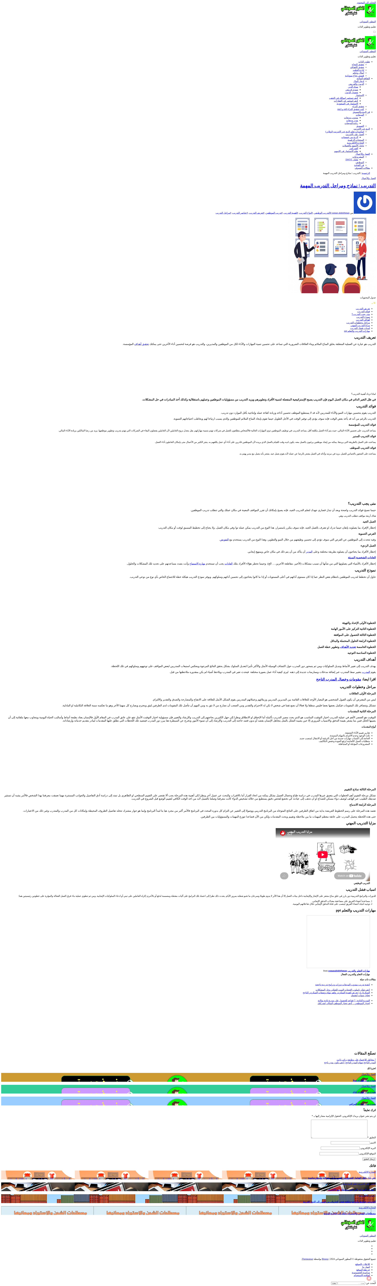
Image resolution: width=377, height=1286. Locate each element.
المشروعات (358, 157)
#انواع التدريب (306, 213)
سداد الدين (353, 87)
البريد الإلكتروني (368, 1148)
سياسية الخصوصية (361, 1272)
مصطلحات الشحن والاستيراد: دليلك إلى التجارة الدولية (350, 1213)
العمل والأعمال (362, 154)
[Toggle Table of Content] (373, 303)
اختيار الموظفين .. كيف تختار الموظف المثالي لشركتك (344, 1003)
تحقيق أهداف (141, 344)
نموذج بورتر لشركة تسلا (364, 1080)
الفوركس (353, 148)
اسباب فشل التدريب (360, 328)
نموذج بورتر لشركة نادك (364, 1092)
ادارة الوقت (358, 70)
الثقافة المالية (363, 78)
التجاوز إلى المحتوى (366, 2)
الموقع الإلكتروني (367, 1153)
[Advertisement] (351, 369)
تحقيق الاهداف (357, 67)
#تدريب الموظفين (274, 213)
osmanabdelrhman (337, 971)
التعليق (371, 1137)
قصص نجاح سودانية (354, 75)
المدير (309, 551)
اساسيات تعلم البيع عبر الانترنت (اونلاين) (344, 131)
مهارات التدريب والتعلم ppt (357, 331)
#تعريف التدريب (256, 213)
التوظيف (360, 162)
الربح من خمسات (349, 137)
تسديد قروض (351, 89)
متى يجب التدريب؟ (361, 314)
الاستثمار (359, 95)
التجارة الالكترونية (355, 143)
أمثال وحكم (358, 73)
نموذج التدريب (363, 317)
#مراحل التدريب (223, 213)
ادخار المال (358, 81)
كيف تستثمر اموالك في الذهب (343, 98)
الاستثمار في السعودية (347, 103)
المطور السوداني (368, 21)
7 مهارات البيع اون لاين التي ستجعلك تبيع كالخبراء (352, 1190)
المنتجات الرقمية (356, 140)
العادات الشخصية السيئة (362, 557)
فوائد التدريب (363, 311)
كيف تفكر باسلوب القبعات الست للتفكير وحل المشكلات (343, 990)
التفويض (224, 539)
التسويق (360, 126)
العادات (229, 563)
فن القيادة (359, 165)
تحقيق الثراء (358, 106)
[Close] (374, 1281)
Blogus (325, 1259)
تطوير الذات (364, 61)
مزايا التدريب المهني (360, 325)
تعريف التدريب (363, 308)
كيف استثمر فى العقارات (346, 101)
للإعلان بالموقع (362, 1264)
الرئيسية (366, 173)
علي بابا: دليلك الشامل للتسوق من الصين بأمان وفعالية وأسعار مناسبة (342, 1178)
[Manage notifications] (369, 1278)
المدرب (366, 672)
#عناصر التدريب (240, 213)
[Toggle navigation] (374, 35)
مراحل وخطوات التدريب (358, 322)
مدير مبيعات (352, 120)
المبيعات (360, 115)
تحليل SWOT (351, 159)
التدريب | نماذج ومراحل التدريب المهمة (338, 185)
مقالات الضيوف (362, 168)
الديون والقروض (356, 84)
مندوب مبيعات (351, 117)
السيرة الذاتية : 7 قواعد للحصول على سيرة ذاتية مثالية (344, 1000)
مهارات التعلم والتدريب (359, 971)
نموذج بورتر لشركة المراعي (362, 1104)
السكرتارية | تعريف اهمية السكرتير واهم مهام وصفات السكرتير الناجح (336, 992)
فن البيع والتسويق (361, 112)
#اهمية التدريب (291, 213)
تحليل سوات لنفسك (360, 995)
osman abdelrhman (340, 213)
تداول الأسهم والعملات (353, 145)
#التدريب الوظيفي (322, 213)
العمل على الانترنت (355, 134)
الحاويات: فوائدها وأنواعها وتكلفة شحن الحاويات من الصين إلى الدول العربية (339, 1201)
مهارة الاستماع (197, 563)
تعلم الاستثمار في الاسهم (346, 151)
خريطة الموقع (363, 1269)
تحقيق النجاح (358, 64)
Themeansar (307, 1259)
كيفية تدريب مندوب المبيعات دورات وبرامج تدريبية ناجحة (342, 984)
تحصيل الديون (351, 92)
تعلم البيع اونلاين (349, 1184)
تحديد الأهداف (348, 646)
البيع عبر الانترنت (362, 129)
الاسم (373, 1142)
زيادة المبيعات (351, 123)
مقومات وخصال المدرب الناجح (338, 679)
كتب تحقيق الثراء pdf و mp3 (350, 109)
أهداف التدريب (363, 320)
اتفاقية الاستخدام (362, 1275)
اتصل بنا (366, 1267)
